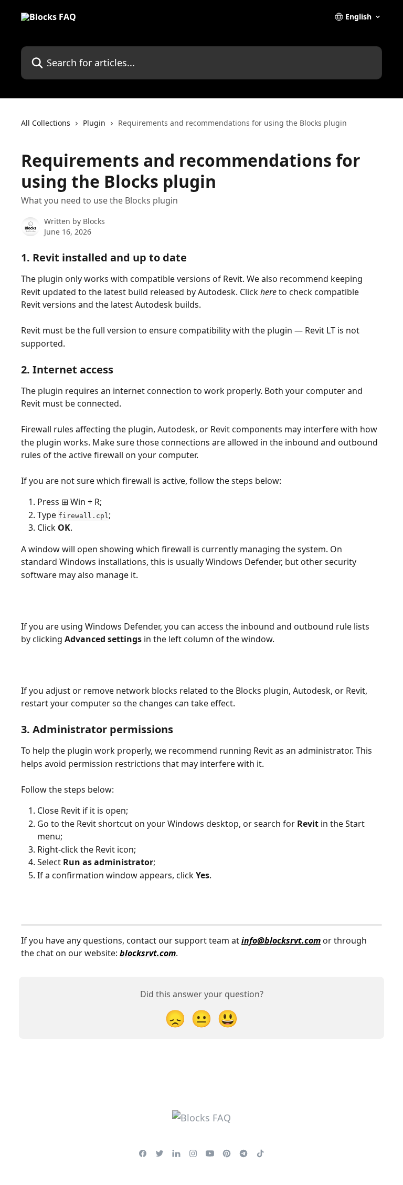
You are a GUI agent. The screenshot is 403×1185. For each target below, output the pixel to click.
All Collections (45, 123)
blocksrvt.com (148, 953)
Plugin (94, 123)
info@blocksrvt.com (281, 940)
